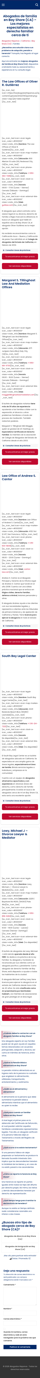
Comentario (9, 1285)
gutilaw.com (7, 205)
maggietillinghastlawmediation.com (18, 395)
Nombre (7, 1308)
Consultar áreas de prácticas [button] (17, 250)
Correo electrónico (12, 1319)
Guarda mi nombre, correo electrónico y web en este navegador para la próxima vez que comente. (19, 1336)
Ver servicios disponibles (20, 266)
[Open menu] (3, 4)
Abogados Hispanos (10, 41)
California (25, 41)
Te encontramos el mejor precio (20, 256)
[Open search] (36, 4)
